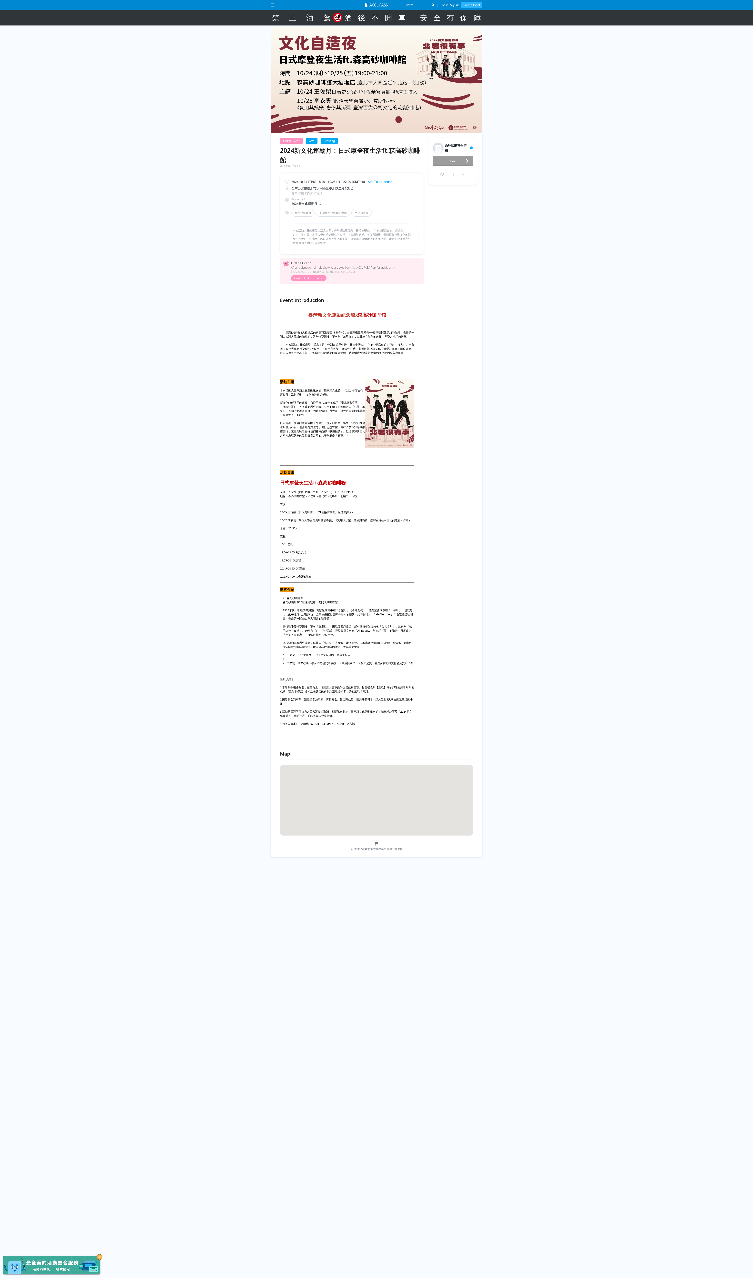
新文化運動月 (303, 213)
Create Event (472, 5)
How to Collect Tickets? (308, 278)
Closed (453, 161)
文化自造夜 (361, 213)
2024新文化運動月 (304, 204)
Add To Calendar (380, 182)
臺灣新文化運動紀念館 (333, 213)
